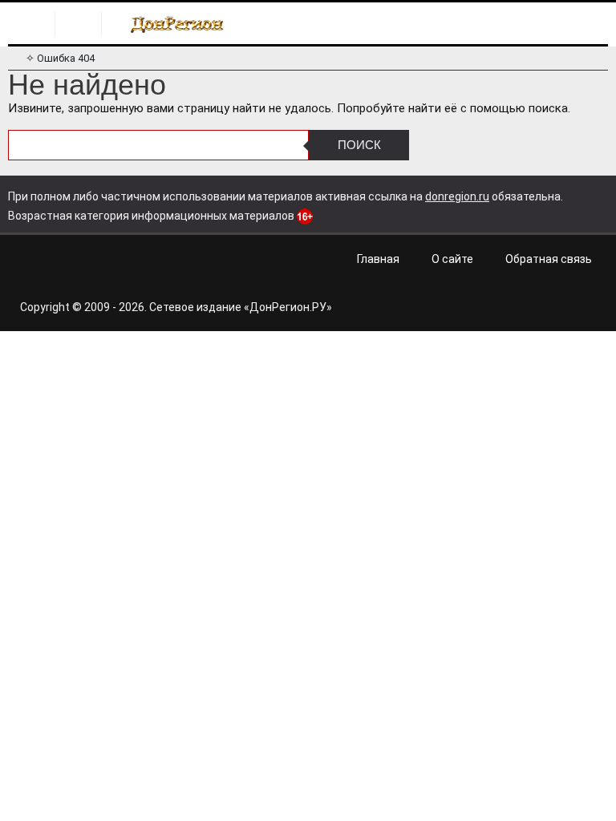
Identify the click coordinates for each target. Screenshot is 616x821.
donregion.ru (457, 196)
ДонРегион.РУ (287, 307)
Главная (378, 259)
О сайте (452, 259)
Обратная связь (548, 259)
